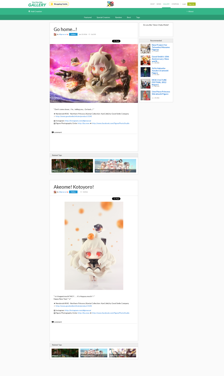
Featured (88, 17)
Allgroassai (63, 34)
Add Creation (36, 11)
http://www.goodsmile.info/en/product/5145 (74, 116)
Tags (138, 17)
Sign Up (191, 4)
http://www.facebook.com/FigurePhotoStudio (110, 123)
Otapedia (175, 4)
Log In (184, 4)
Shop (152, 4)
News (159, 4)
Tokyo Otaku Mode (110, 4)
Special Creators (103, 17)
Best (129, 17)
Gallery (166, 4)
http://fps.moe (84, 123)
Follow (73, 34)
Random (118, 17)
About (191, 11)
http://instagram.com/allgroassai (78, 121)
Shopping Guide (60, 4)
